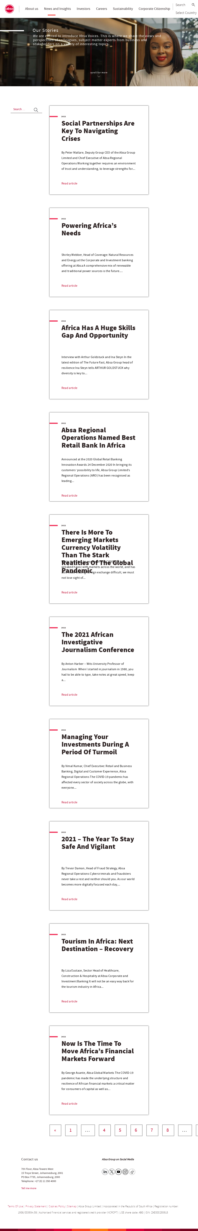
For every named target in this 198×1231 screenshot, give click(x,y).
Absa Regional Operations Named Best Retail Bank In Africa (98, 438)
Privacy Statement (36, 1206)
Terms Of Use (15, 1206)
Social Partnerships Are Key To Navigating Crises (98, 131)
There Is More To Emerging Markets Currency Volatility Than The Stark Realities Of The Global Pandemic (97, 552)
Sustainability (123, 9)
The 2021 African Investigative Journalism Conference (97, 642)
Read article (69, 183)
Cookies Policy (57, 1206)
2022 (63, 116)
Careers (101, 9)
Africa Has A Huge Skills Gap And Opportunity (98, 332)
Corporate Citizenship (154, 9)
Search (180, 5)
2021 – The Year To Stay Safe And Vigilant (97, 843)
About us (31, 9)
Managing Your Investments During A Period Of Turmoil (95, 744)
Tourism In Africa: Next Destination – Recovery (97, 945)
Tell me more (28, 1188)
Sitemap (72, 1206)
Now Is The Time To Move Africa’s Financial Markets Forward (97, 1051)
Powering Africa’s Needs (89, 229)
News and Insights (57, 9)
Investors (83, 9)
